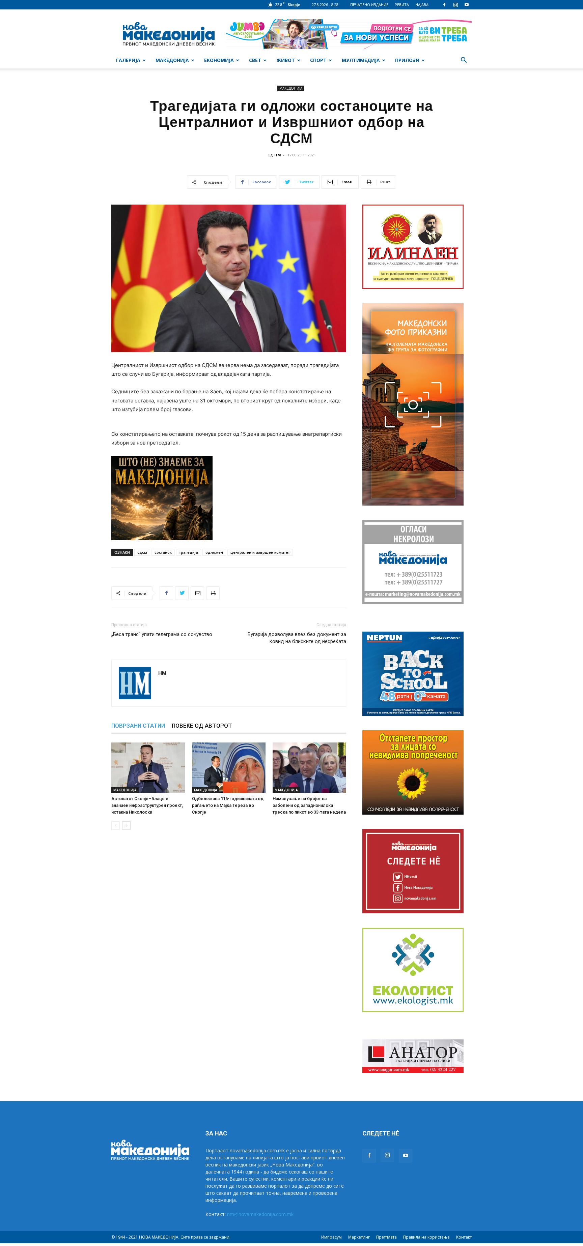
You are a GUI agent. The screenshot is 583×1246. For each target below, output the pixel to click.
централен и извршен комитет (260, 552)
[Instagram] (455, 4)
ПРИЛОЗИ (407, 60)
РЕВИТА (402, 4)
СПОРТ (318, 60)
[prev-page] (115, 825)
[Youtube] (467, 4)
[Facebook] (444, 4)
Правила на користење (426, 1237)
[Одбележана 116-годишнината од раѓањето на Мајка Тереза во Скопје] (229, 767)
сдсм (142, 552)
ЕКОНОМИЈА (219, 60)
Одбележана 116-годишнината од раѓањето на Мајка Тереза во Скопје (227, 805)
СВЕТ (255, 60)
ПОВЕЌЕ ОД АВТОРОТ (202, 725)
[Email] (197, 593)
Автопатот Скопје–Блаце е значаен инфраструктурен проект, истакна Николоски (147, 805)
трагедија (188, 552)
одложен (214, 552)
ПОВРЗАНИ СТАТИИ (138, 725)
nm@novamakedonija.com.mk (260, 1214)
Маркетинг (359, 1237)
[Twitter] (182, 593)
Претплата (386, 1237)
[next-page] (126, 825)
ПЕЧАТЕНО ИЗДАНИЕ (369, 4)
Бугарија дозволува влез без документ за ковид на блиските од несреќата (297, 637)
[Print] (213, 593)
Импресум (331, 1237)
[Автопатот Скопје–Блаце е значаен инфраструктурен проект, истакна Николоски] (148, 767)
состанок (163, 552)
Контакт (464, 1237)
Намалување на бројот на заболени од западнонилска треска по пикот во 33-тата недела (309, 805)
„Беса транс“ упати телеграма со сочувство (161, 634)
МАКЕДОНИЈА (172, 60)
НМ (277, 154)
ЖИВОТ (285, 60)
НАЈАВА (421, 4)
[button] (463, 61)
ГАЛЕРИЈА (128, 60)
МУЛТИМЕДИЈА (361, 60)
